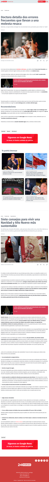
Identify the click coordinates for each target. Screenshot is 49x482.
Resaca (8, 131)
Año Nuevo (14, 131)
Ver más (15, 84)
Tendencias (7, 10)
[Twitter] (44, 60)
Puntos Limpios (19, 421)
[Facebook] (41, 60)
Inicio (2, 10)
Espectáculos (13, 216)
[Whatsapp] (38, 60)
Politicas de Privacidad (24, 477)
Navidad (3, 131)
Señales (41, 1)
